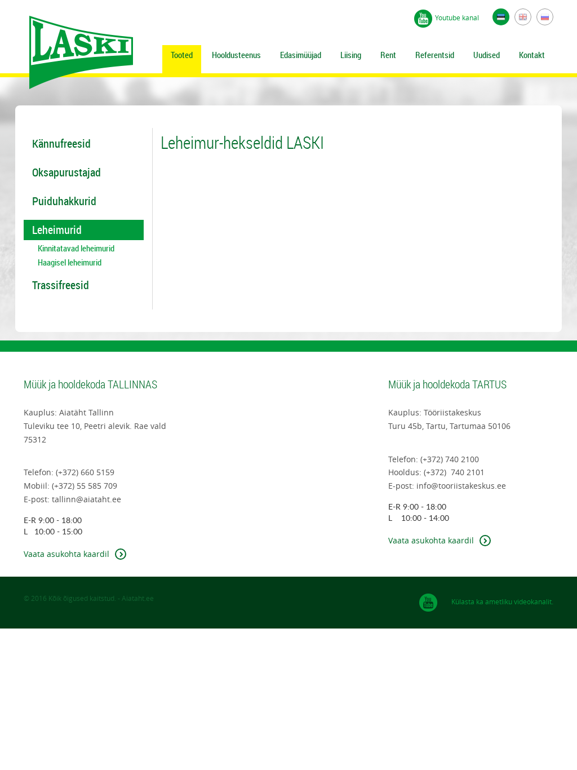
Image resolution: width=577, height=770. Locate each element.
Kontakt (532, 54)
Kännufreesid (61, 143)
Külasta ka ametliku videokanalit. (502, 601)
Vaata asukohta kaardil (66, 553)
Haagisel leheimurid (69, 262)
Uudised (486, 54)
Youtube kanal (457, 17)
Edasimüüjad (300, 54)
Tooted (182, 54)
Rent (388, 54)
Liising (350, 54)
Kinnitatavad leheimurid (76, 248)
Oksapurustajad (66, 172)
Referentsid (434, 54)
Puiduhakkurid (64, 201)
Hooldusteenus (236, 54)
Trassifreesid (60, 285)
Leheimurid (57, 229)
